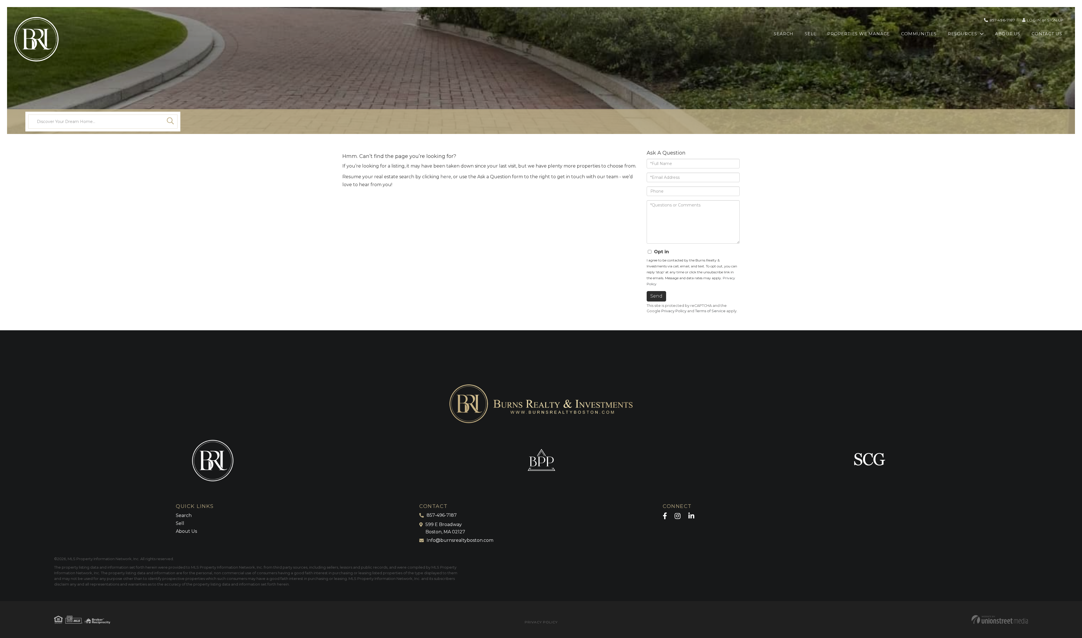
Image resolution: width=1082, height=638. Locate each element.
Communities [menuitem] (919, 33)
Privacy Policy (673, 311)
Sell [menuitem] (810, 33)
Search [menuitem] (783, 33)
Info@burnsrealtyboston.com (460, 540)
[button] (170, 122)
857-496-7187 (1002, 20)
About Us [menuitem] (1007, 33)
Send (656, 296)
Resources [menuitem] (962, 33)
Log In (1034, 20)
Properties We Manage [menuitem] (858, 33)
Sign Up (1055, 20)
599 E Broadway (445, 528)
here (445, 176)
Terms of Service (710, 311)
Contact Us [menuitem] (1047, 33)
